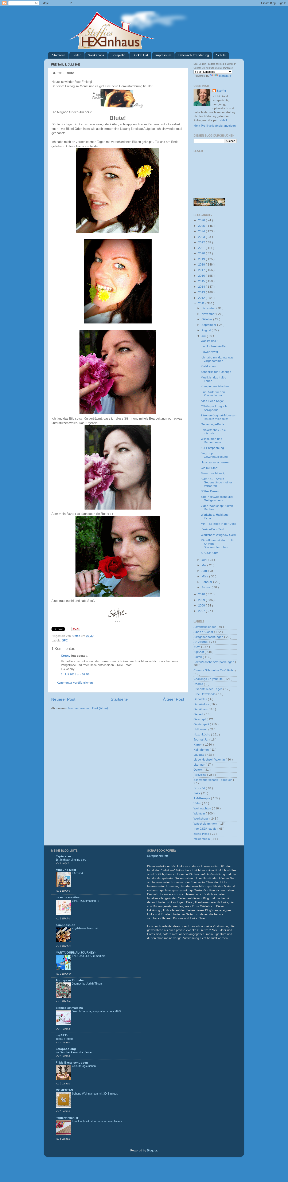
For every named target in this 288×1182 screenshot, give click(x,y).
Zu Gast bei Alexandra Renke (74, 1052)
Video (198, 803)
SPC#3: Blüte (209, 552)
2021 (202, 248)
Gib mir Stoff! (209, 468)
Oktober (207, 319)
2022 (202, 242)
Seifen (77, 55)
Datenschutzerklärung (193, 55)
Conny (65, 655)
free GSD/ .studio (205, 828)
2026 (202, 220)
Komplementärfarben (215, 386)
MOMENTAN (64, 1090)
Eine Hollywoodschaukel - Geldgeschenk (218, 498)
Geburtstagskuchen (84, 1066)
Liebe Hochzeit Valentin (210, 759)
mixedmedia (202, 838)
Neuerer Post (63, 699)
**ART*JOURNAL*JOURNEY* (76, 952)
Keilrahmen (202, 749)
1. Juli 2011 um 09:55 (75, 674)
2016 (202, 275)
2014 (202, 286)
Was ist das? (209, 340)
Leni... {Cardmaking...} (85, 900)
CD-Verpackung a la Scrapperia (214, 408)
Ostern (198, 769)
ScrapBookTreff (157, 855)
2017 (202, 270)
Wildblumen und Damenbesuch (212, 440)
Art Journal (201, 641)
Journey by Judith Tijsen (87, 983)
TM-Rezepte (202, 798)
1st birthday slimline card (71, 859)
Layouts (199, 754)
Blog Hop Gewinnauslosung (214, 455)
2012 (202, 297)
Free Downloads (205, 694)
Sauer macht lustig (213, 473)
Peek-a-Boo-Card (212, 529)
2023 (202, 237)
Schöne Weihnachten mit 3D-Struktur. (95, 1093)
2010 (202, 594)
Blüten (198, 657)
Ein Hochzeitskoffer (213, 346)
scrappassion (65, 925)
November (209, 313)
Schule (221, 55)
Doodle (199, 684)
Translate (225, 75)
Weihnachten (203, 808)
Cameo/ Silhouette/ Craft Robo (214, 670)
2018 (202, 264)
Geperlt (199, 714)
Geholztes (201, 699)
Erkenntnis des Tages (208, 689)
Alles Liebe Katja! (212, 400)
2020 (202, 253)
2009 (202, 600)
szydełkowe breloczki (85, 928)
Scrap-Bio (118, 55)
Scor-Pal (200, 788)
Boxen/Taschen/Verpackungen (214, 662)
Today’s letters (65, 1038)
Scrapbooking (66, 1049)
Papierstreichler (67, 1117)
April (205, 570)
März (205, 576)
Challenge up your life (208, 678)
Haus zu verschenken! (215, 462)
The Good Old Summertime (88, 956)
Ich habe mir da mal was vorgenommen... (217, 359)
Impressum (163, 55)
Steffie (76, 635)
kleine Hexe (202, 833)
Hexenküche (202, 734)
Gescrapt (200, 719)
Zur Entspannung (212, 447)
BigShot (199, 651)
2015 (202, 281)
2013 (202, 292)
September (209, 324)
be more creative (67, 897)
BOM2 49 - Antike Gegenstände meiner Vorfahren (216, 482)
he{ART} (61, 1035)
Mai (204, 565)
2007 (202, 611)
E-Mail (222, 120)
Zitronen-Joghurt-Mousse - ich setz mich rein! (219, 417)
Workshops (96, 55)
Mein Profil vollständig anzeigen (215, 125)
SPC (65, 640)
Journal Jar (201, 739)
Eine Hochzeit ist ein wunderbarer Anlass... (98, 1121)
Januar (207, 587)
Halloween (201, 729)
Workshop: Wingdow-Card (218, 535)
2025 (202, 225)
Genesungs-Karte (212, 424)
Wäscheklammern (206, 823)
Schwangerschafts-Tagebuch (213, 779)
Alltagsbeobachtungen (209, 637)
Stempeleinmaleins (69, 1007)
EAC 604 (77, 873)
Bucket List (140, 55)
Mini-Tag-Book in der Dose (218, 523)
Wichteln (200, 813)
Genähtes (200, 709)
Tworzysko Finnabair (71, 980)
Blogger (152, 1150)
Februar (207, 582)
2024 (202, 231)
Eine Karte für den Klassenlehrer (213, 393)
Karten (198, 744)
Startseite (58, 55)
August (207, 330)
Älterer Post (173, 699)
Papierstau (63, 856)
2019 (202, 259)
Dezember (209, 308)
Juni (205, 559)
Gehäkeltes (202, 704)
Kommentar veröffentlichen (75, 682)
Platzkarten (208, 366)
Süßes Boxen (210, 491)
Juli (204, 336)
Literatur (200, 764)
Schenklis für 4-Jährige (216, 371)
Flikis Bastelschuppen (72, 1062)
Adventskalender (205, 626)
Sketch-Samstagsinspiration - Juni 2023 (96, 1011)
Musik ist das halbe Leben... (213, 379)
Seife (197, 793)
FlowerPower (209, 351)
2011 (201, 303)
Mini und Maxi (66, 869)
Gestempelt (202, 724)
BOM (197, 646)
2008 (202, 605)
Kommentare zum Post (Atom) (87, 708)
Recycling (200, 774)
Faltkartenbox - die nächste (213, 431)
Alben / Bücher (204, 631)
